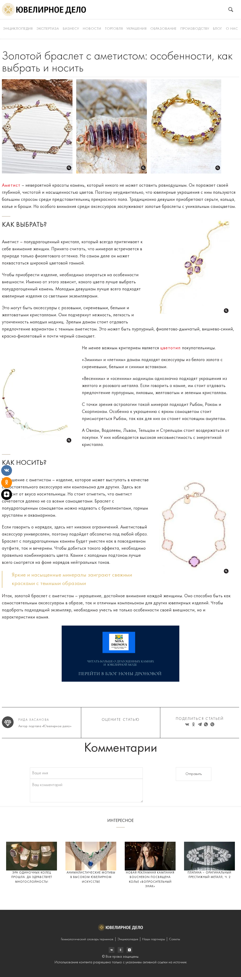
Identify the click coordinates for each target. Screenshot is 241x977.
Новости (92, 29)
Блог (217, 29)
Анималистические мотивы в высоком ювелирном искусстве (91, 877)
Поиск (230, 9)
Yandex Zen (120, 950)
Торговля (114, 29)
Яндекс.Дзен (129, 950)
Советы (174, 939)
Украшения (136, 29)
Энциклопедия (18, 29)
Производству (195, 29)
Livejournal (111, 950)
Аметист (11, 185)
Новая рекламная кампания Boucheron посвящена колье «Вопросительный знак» (150, 879)
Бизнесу (71, 29)
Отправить (193, 774)
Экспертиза (47, 29)
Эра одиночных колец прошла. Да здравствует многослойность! (31, 877)
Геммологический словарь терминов (87, 939)
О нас (232, 29)
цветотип (170, 348)
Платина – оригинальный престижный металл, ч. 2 (209, 875)
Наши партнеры (153, 939)
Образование (163, 29)
